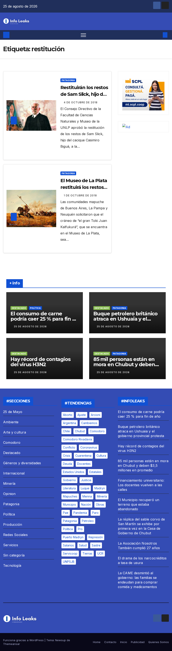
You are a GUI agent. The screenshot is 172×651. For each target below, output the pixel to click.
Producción (12, 524)
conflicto (69, 447)
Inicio (123, 642)
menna (87, 496)
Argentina (69, 423)
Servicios (10, 545)
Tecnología (12, 565)
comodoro (97, 431)
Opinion (9, 494)
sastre (96, 545)
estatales (95, 472)
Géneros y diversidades (22, 463)
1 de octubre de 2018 (80, 195)
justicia (86, 480)
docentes (84, 464)
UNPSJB (68, 561)
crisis (66, 455)
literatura (69, 488)
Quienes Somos (158, 642)
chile (66, 431)
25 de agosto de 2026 (30, 326)
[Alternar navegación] (83, 35)
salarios (68, 545)
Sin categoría (14, 555)
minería (102, 496)
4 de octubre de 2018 (81, 102)
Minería (9, 483)
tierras (87, 553)
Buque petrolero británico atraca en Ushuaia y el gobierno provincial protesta (141, 431)
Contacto (110, 642)
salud (83, 545)
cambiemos (89, 423)
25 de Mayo (12, 412)
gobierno (69, 480)
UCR (100, 553)
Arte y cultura (14, 432)
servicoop (70, 553)
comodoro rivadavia (77, 439)
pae (65, 512)
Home (96, 642)
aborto (67, 415)
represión (96, 537)
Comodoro (12, 442)
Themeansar (11, 644)
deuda (67, 464)
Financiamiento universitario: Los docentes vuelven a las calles (141, 485)
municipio (69, 504)
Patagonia (68, 80)
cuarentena (83, 455)
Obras (100, 504)
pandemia (80, 512)
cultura (101, 455)
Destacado (19, 308)
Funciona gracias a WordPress (23, 640)
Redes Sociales (15, 535)
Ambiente (11, 422)
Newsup (60, 640)
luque (85, 488)
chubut (80, 431)
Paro (95, 512)
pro (80, 529)
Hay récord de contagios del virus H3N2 (40, 361)
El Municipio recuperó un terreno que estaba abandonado (138, 504)
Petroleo (88, 521)
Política (35, 308)
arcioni (95, 415)
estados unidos (73, 472)
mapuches (70, 496)
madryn (99, 488)
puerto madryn (73, 537)
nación (86, 504)
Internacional (14, 473)
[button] (158, 35)
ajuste (81, 415)
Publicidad (138, 642)
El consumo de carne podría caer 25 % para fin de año (44, 319)
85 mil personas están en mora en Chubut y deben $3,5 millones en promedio (125, 364)
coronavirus (88, 447)
